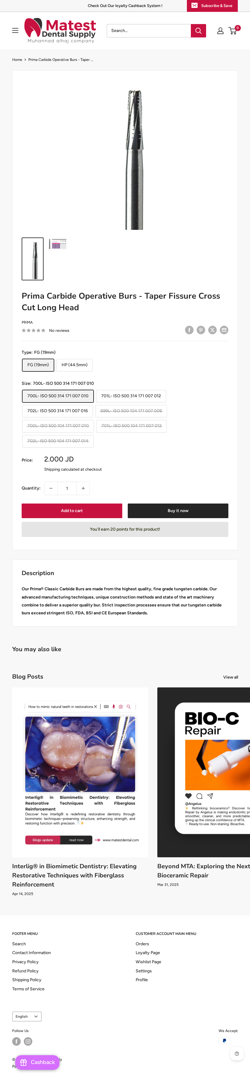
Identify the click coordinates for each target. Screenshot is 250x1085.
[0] (233, 30)
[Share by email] (224, 330)
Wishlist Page (148, 961)
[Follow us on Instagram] (28, 1041)
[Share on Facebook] (189, 330)
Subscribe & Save (216, 5)
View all (231, 677)
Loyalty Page (148, 952)
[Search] (198, 30)
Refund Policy (25, 971)
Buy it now (178, 510)
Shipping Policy (26, 979)
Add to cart (72, 510)
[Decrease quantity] (51, 488)
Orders (142, 943)
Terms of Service (28, 989)
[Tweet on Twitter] (212, 330)
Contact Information (31, 952)
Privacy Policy (25, 961)
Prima (27, 322)
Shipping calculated (62, 469)
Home (17, 60)
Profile (142, 979)
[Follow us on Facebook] (16, 1041)
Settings (144, 971)
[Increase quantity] (83, 488)
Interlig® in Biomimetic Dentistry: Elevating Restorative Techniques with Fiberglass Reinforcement (74, 875)
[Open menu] (15, 30)
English (22, 1016)
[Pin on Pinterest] (201, 330)
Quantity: (31, 488)
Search (19, 943)
